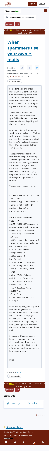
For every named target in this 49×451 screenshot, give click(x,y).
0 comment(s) (14, 81)
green (17, 11)
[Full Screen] (22, 68)
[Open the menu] (45, 10)
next (17, 24)
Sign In (32, 4)
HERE (11, 30)
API (24, 435)
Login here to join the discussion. (21, 403)
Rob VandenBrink (28, 17)
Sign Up (42, 4)
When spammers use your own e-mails (22, 50)
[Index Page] (7, 3)
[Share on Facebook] (29, 68)
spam (19, 372)
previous (9, 24)
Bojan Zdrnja (15, 76)
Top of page (40, 415)
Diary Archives (14, 427)
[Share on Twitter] (37, 68)
